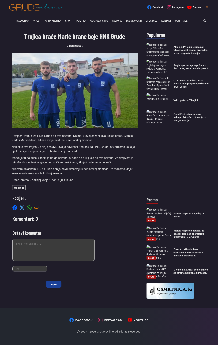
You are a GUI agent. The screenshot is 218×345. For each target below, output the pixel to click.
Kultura (117, 21)
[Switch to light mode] (207, 7)
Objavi (54, 284)
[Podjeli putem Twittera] (22, 208)
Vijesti (37, 21)
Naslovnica (22, 21)
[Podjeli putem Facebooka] (14, 208)
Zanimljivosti (134, 21)
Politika (81, 21)
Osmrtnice (181, 21)
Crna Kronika (53, 21)
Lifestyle (151, 21)
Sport (68, 21)
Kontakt (166, 21)
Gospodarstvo (99, 21)
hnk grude (19, 187)
